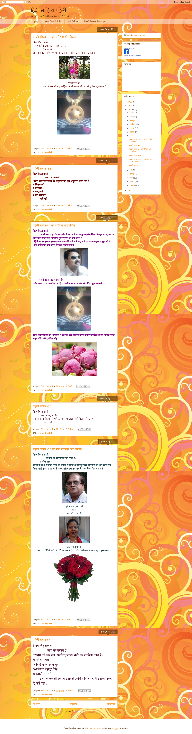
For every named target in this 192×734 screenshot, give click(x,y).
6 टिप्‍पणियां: (70, 429)
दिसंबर (132, 113)
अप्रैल (132, 174)
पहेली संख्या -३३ (42, 168)
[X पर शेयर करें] (83, 148)
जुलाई (132, 132)
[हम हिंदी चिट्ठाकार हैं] (126, 53)
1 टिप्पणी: (69, 386)
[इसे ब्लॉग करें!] (81, 148)
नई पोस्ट (36, 704)
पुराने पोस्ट (111, 704)
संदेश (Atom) (78, 711)
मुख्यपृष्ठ (73, 704)
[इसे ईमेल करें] (78, 148)
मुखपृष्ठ (36, 21)
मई (131, 170)
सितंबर (132, 124)
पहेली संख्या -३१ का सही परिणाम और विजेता (57, 449)
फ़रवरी (132, 181)
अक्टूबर (133, 120)
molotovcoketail (95, 728)
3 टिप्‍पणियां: (69, 205)
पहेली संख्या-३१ (41, 639)
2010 (130, 190)
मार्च (131, 178)
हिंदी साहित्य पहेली (48, 10)
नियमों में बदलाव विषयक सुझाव (95, 21)
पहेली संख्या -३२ (42, 406)
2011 (129, 109)
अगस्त (132, 128)
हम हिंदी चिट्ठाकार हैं (129, 48)
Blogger (115, 728)
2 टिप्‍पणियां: (69, 619)
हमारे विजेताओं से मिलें (53, 21)
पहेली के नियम (73, 21)
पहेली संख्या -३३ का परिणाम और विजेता (54, 37)
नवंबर (132, 117)
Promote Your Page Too (132, 55)
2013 (130, 102)
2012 (130, 105)
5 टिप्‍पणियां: (69, 148)
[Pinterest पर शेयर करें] (89, 148)
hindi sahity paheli (45, 152)
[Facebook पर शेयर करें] (86, 148)
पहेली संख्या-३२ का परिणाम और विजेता (54, 225)
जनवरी (132, 185)
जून (131, 136)
